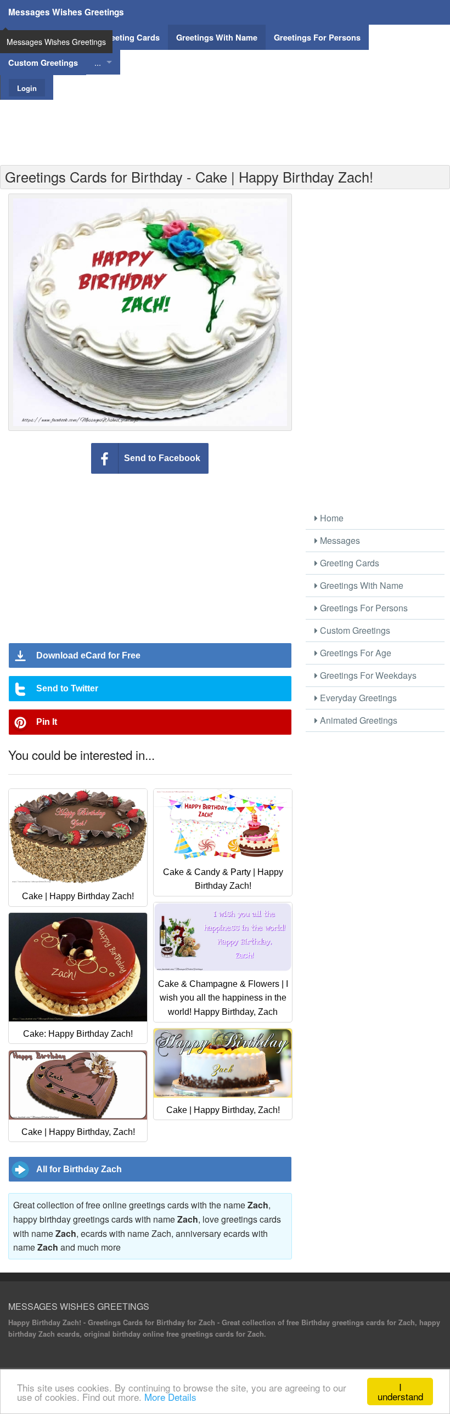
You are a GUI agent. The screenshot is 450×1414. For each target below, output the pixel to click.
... (97, 62)
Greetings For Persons (363, 607)
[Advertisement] (225, 124)
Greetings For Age (354, 652)
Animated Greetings (357, 720)
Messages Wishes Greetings (66, 12)
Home (331, 518)
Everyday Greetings (357, 697)
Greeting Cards (348, 562)
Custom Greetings (354, 630)
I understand (400, 1391)
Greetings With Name (360, 585)
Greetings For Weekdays (367, 675)
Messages (339, 540)
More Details (170, 1397)
